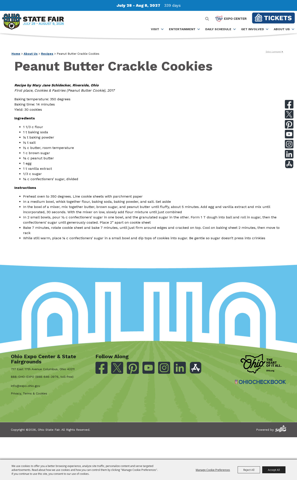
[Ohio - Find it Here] (261, 364)
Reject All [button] (248, 470)
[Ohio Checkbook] (260, 382)
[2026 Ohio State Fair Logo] (33, 22)
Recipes (47, 53)
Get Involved (252, 29)
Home (16, 53)
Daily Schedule (218, 29)
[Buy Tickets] (273, 17)
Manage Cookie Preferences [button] (213, 470)
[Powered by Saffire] (280, 428)
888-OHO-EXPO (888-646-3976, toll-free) (42, 376)
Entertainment (182, 29)
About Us (282, 29)
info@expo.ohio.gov (25, 386)
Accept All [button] (274, 470)
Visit (155, 29)
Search (207, 18)
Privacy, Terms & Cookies (29, 393)
